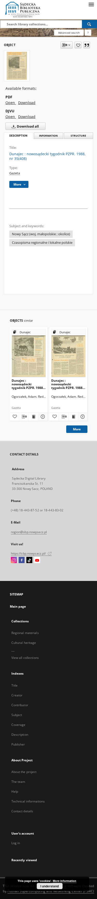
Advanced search (69, 32)
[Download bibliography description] (23, 416)
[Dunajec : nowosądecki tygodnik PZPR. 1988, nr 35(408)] (16, 66)
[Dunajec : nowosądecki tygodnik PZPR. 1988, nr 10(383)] (68, 353)
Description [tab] (18, 135)
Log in (15, 843)
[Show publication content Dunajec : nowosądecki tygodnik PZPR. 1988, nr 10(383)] (73, 416)
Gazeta (14, 173)
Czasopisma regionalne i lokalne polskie (42, 242)
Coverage (18, 725)
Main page (18, 606)
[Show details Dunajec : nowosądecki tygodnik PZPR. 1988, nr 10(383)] (82, 416)
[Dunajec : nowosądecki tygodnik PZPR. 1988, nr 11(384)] (29, 353)
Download (26, 102)
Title (14, 685)
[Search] (89, 24)
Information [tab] (48, 135)
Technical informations (28, 801)
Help (14, 791)
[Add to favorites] (77, 45)
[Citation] (86, 45)
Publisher (18, 744)
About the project (24, 772)
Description (19, 734)
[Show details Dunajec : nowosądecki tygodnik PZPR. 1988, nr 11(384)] (42, 416)
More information (64, 881)
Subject (16, 715)
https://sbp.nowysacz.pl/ (29, 553)
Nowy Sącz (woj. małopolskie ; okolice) (41, 234)
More (77, 429)
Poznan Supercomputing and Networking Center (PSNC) (51, 891)
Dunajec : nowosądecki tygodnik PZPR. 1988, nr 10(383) (67, 384)
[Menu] (91, 4)
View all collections (25, 657)
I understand (49, 886)
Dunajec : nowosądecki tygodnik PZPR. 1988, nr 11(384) (28, 384)
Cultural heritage (23, 642)
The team (18, 781)
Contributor (19, 705)
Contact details (22, 811)
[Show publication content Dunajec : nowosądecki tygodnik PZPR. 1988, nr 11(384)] (33, 416)
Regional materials (25, 633)
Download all (27, 126)
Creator (17, 695)
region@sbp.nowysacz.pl (29, 532)
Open (10, 102)
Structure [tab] (78, 135)
